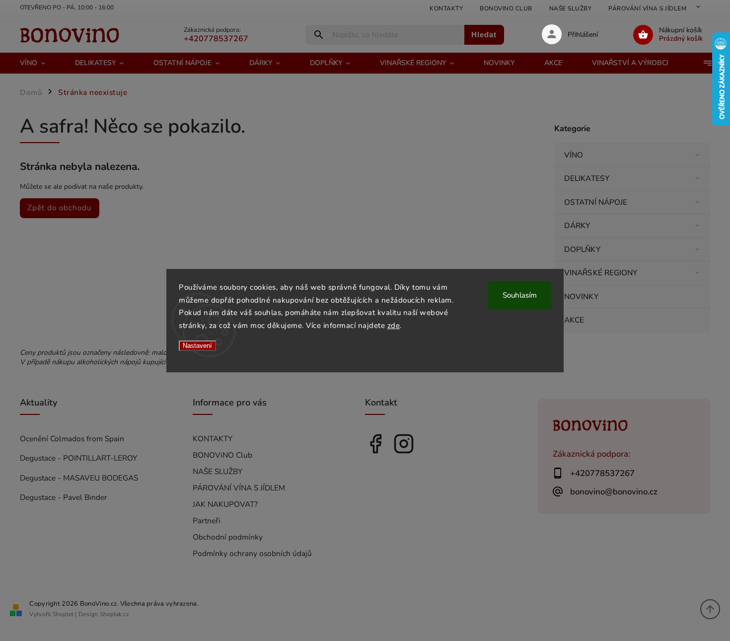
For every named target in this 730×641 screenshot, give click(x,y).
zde (393, 325)
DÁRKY (577, 225)
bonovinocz (403, 443)
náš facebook (375, 443)
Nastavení (197, 345)
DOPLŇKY (582, 249)
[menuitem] (40, 63)
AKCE (574, 320)
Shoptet (63, 614)
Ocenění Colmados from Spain (72, 438)
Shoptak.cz (114, 614)
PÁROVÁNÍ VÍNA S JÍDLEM (647, 8)
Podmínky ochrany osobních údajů (252, 553)
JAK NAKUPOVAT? (225, 504)
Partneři (206, 520)
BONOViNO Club (506, 8)
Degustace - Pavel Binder (63, 497)
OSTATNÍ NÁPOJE (595, 202)
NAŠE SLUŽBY (570, 8)
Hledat (484, 34)
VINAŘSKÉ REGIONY (601, 272)
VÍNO (573, 155)
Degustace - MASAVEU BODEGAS (79, 478)
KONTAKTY (446, 8)
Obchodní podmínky (228, 537)
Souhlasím (520, 295)
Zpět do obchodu (59, 207)
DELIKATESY (586, 178)
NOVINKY (581, 296)
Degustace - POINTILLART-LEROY (78, 458)
